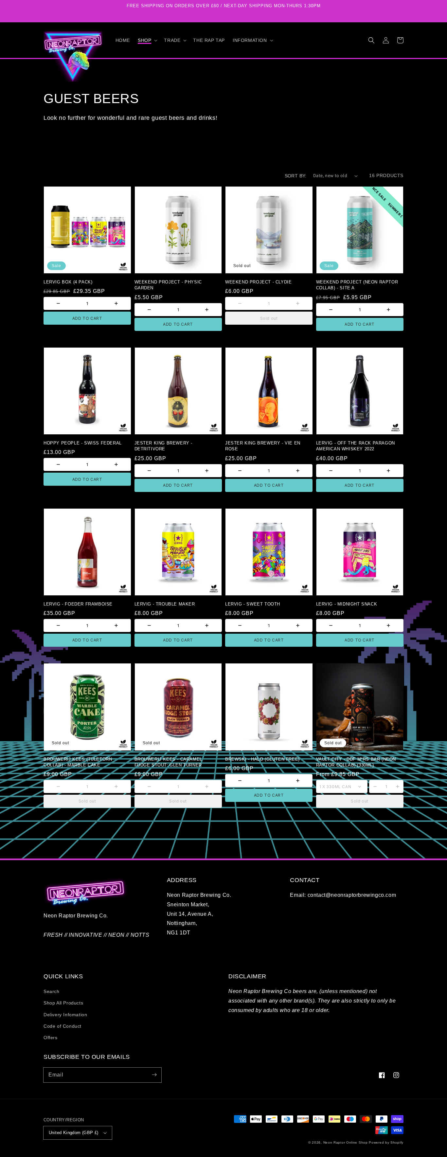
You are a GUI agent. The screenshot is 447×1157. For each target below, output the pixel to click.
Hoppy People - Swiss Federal (83, 443)
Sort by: (296, 175)
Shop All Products (63, 1002)
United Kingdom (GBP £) (73, 1132)
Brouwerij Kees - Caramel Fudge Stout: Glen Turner (168, 762)
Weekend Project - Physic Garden (168, 285)
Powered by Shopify (386, 1142)
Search (52, 991)
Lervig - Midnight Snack (346, 604)
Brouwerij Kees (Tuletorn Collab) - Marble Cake (78, 762)
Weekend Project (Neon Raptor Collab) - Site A (357, 285)
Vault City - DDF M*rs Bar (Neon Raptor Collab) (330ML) (356, 762)
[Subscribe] (154, 1075)
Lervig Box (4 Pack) (68, 282)
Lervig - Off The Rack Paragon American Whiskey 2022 (355, 446)
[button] (147, 40)
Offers (51, 1037)
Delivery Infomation (65, 1014)
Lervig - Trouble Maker (164, 604)
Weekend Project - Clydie (258, 282)
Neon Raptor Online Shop (345, 1142)
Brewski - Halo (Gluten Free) (262, 759)
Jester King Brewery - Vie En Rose (262, 446)
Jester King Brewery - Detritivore (163, 446)
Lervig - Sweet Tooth (252, 604)
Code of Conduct (62, 1026)
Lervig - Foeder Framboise (78, 604)
